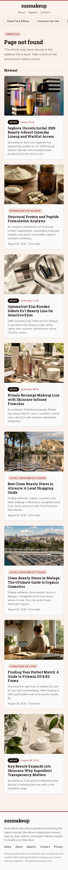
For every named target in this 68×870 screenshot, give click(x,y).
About (21, 12)
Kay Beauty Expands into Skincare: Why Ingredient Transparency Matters (30, 770)
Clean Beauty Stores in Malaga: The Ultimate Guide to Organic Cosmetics (34, 582)
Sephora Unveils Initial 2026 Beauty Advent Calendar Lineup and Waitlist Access (31, 132)
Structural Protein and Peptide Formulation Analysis (33, 219)
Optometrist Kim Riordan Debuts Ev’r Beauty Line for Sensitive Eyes (30, 310)
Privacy (58, 847)
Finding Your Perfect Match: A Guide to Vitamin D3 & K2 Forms (33, 676)
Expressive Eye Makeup (25, 210)
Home (7, 847)
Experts (32, 12)
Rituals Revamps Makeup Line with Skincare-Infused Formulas (34, 399)
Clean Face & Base (18, 21)
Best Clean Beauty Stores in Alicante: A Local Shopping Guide (30, 488)
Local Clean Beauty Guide (27, 478)
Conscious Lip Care (48, 21)
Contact (45, 12)
